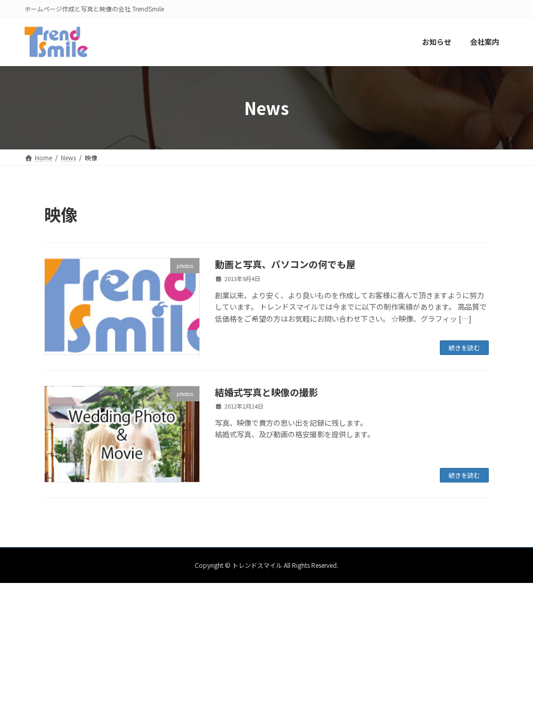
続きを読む (464, 347)
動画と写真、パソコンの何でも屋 (285, 264)
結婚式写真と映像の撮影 (266, 392)
